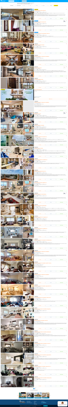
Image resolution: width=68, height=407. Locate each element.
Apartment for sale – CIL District (38, 148)
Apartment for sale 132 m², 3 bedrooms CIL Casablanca (41, 102)
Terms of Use (35, 403)
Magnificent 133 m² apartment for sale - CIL (40, 171)
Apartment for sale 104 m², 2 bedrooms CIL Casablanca (41, 56)
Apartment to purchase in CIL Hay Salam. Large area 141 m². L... (42, 366)
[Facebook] (41, 402)
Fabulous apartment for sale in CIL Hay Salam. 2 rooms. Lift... (42, 343)
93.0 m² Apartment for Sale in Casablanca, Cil (40, 182)
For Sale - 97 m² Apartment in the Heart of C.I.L (40, 136)
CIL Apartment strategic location (38, 79)
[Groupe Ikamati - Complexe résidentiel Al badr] (23, 393)
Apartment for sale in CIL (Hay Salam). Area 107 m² (41, 320)
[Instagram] (45, 402)
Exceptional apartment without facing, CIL (40, 10)
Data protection (35, 404)
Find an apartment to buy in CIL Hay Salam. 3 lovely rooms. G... (42, 297)
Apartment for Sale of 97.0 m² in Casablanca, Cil (40, 228)
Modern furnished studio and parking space (40, 205)
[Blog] (43, 402)
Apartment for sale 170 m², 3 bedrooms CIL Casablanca (41, 251)
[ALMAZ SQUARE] (48, 393)
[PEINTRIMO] (33, 393)
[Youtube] (44, 402)
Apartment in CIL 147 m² (37, 113)
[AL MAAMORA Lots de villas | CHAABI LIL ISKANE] (40, 393)
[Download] (23, 401)
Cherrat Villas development (38, 89)
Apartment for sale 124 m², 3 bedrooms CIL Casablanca (41, 274)
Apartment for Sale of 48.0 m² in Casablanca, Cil (40, 159)
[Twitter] (42, 402)
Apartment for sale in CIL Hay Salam (39, 125)
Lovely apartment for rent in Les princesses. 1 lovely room (42, 33)
